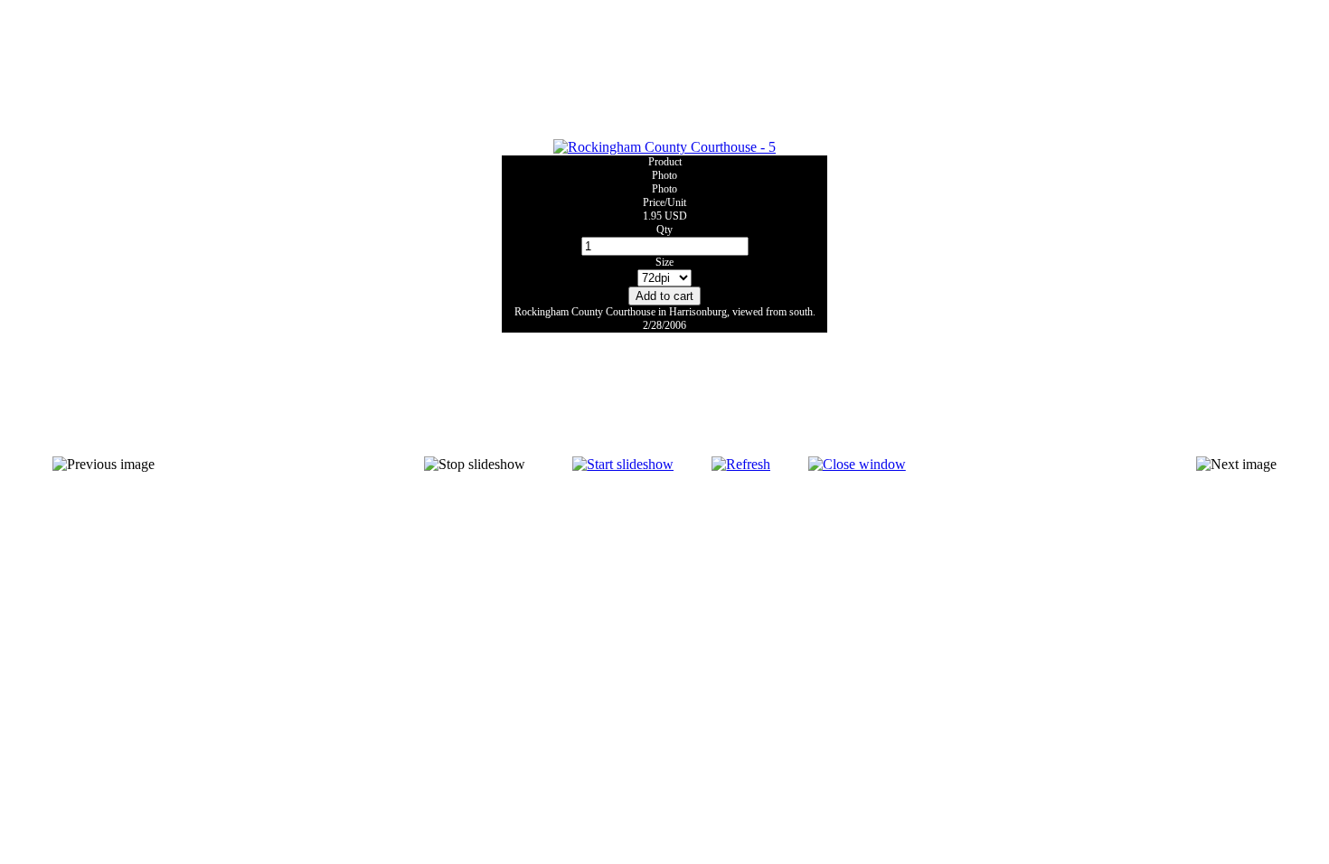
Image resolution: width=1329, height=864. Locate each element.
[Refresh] (741, 464)
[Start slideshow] (623, 464)
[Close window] (857, 464)
